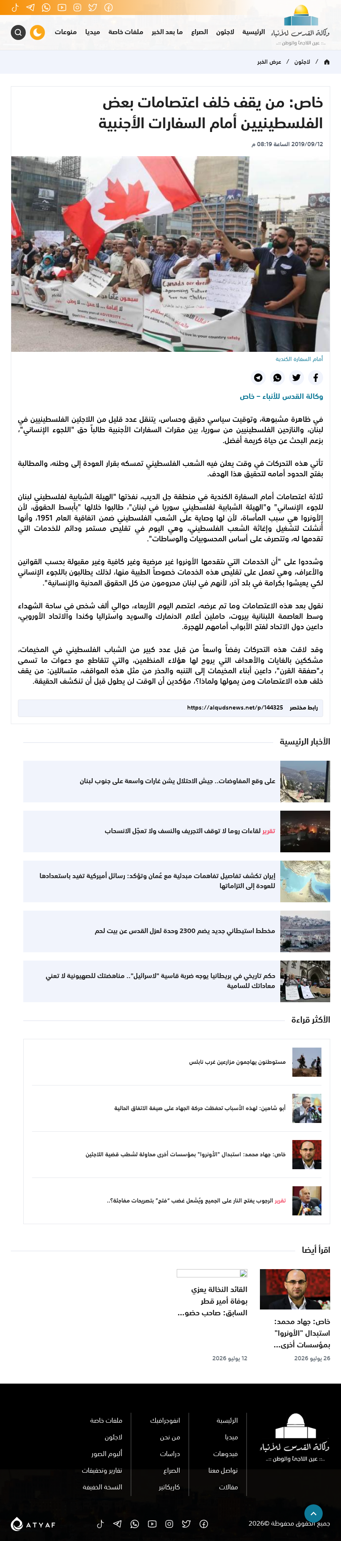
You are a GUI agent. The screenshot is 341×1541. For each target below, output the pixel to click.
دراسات (170, 1454)
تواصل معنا (223, 1471)
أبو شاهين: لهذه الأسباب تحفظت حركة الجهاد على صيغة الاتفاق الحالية (200, 1108)
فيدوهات (225, 1454)
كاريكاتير (169, 1487)
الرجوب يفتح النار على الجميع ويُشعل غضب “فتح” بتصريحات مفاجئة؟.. (196, 1201)
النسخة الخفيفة (102, 1487)
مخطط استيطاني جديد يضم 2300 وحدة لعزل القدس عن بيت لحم (185, 931)
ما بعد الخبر (167, 32)
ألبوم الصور (106, 1454)
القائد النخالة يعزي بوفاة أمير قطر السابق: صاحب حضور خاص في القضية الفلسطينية (214, 1313)
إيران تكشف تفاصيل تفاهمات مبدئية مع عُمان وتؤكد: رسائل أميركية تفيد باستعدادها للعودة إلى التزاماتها (157, 881)
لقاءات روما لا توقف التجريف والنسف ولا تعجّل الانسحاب (190, 831)
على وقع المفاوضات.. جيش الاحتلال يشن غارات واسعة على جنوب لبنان (177, 781)
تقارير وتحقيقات (102, 1471)
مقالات (228, 1487)
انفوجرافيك (165, 1421)
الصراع (199, 32)
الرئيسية (253, 32)
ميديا (92, 32)
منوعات (66, 32)
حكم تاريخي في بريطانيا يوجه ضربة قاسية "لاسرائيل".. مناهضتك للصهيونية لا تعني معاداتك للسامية (160, 981)
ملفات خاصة (126, 32)
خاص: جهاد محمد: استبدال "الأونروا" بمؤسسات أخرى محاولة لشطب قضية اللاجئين (186, 1155)
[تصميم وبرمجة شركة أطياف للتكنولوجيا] (33, 1524)
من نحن (170, 1437)
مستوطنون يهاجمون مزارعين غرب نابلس (237, 1062)
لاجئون (225, 32)
